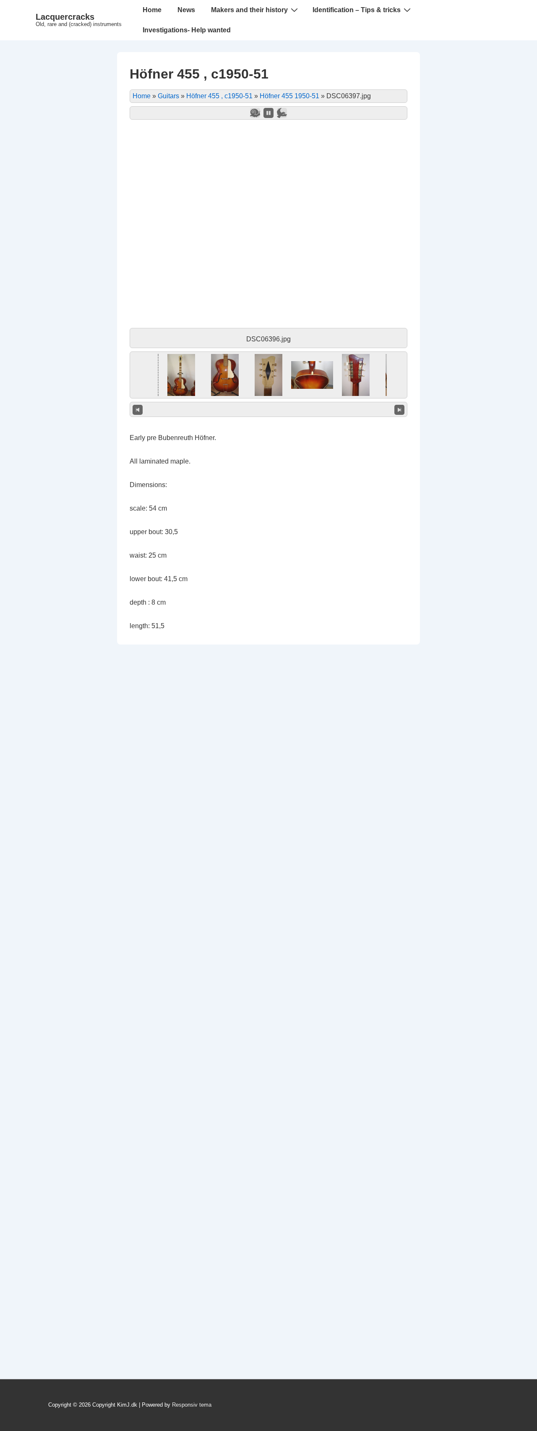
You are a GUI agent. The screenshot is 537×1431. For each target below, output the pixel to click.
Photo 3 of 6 (269, 409)
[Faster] (282, 113)
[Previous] (138, 409)
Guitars (168, 96)
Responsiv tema (191, 1405)
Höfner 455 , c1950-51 (219, 96)
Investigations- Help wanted (187, 30)
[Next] (399, 409)
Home (152, 9)
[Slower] (255, 113)
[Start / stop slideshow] (268, 113)
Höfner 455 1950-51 (289, 96)
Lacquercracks (65, 16)
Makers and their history (249, 9)
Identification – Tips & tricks (357, 9)
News (186, 9)
